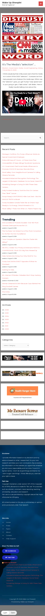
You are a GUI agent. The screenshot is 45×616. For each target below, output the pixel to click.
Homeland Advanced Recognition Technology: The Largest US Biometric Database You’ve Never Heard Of (24, 578)
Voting (40, 68)
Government (13, 68)
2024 (7, 316)
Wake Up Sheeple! (11, 2)
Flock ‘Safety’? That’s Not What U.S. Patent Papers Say (21, 208)
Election (5, 68)
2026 (7, 310)
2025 (7, 313)
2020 (7, 329)
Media (21, 68)
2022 (7, 322)
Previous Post (7, 119)
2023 (7, 319)
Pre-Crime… (6, 292)
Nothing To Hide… (8, 270)
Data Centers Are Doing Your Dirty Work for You (19, 256)
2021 (6, 326)
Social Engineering (30, 68)
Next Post (39, 119)
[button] (9, 613)
